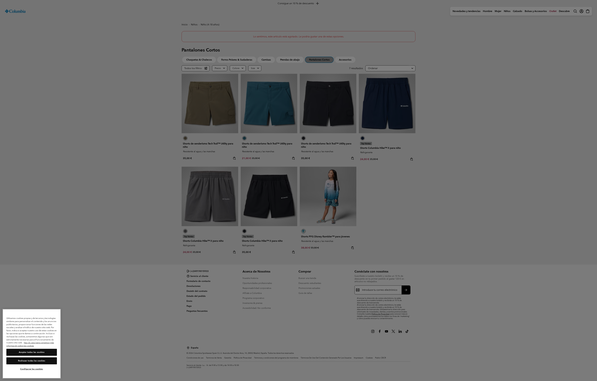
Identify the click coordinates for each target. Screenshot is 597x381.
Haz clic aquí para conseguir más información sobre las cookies (30, 344)
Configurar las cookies (31, 369)
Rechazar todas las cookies (31, 360)
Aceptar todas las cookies (31, 352)
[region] (31, 344)
